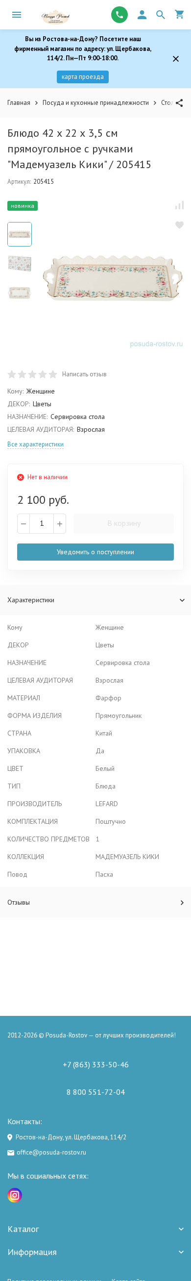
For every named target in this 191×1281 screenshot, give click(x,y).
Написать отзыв (84, 374)
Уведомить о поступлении (95, 551)
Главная (18, 103)
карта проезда (83, 77)
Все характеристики (35, 444)
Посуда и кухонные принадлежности (96, 103)
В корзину (124, 523)
